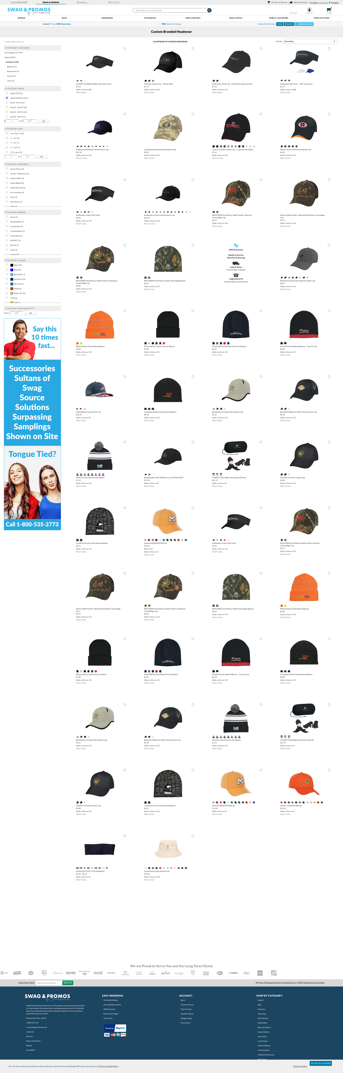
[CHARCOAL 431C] (160, 343)
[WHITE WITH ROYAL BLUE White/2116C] (254, 146)
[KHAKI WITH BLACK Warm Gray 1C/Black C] (228, 146)
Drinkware (107, 18)
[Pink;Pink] (300, 277)
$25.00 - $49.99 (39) (18, 112)
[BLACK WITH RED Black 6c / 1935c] (285, 146)
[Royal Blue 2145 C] (81, 80)
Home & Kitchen (321, 18)
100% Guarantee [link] (109, 1009)
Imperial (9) (14, 254)
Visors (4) (10, 81)
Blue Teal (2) (18, 284)
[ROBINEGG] (186, 212)
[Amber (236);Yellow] (145, 540)
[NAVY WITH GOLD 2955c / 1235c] (292, 146)
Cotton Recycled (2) (17, 188)
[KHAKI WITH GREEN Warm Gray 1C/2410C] (232, 146)
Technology (150, 18)
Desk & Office (235, 18)
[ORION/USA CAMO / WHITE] (77, 408)
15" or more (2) (16, 152)
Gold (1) (17, 303)
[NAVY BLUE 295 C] (153, 343)
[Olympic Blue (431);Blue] (164, 540)
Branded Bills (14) (17, 222)
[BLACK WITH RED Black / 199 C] (281, 343)
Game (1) (14, 250)
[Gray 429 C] (149, 343)
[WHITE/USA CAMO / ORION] (85, 408)
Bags (64, 18)
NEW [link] (280, 24)
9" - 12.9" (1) (15, 147)
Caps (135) (11, 76)
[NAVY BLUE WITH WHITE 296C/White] (239, 146)
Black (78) (18, 265)
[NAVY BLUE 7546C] (85, 212)
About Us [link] (29, 1036)
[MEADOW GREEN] (96, 146)
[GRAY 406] (153, 80)
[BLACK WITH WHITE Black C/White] (217, 146)
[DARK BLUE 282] (77, 146)
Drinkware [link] (261, 1009)
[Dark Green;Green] (285, 277)
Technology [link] (262, 1014)
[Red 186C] (88, 212)
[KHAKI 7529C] (81, 212)
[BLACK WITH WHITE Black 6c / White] (289, 146)
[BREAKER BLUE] (156, 212)
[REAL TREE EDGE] (217, 212)
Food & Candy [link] (263, 1041)
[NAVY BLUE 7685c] (217, 80)
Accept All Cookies (321, 1063)
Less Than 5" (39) (17, 133)
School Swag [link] (262, 1059)
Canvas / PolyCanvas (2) (19, 174)
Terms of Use (107, 1018)
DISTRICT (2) (15, 240)
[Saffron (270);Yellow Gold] (153, 540)
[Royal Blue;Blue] (99, 146)
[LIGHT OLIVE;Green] (292, 277)
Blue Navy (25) (19, 279)
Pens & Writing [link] (263, 1018)
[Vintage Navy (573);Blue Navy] (167, 540)
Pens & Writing (193, 18)
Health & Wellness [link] (264, 1046)
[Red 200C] (99, 474)
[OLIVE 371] (182, 212)
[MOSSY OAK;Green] (213, 212)
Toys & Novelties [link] (263, 1050)
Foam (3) (13, 197)
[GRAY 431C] (217, 343)
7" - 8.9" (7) (14, 143)
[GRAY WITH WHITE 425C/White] (221, 146)
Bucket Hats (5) (13, 71)
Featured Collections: (285, 24)
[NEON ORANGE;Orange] (77, 343)
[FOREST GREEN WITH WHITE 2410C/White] (224, 146)
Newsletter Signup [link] (187, 1014)
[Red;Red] (303, 277)
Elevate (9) (14, 245)
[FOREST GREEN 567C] (88, 474)
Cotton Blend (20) (17, 183)
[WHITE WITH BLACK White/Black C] (246, 146)
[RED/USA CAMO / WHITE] (81, 408)
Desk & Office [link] (262, 1023)
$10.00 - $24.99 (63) (18, 107)
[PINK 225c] (164, 343)
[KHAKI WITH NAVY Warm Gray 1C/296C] (235, 146)
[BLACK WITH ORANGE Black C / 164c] (281, 146)
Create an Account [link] (187, 1005)
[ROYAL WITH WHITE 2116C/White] (243, 146)
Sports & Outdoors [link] (264, 1027)
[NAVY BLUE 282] (178, 212)
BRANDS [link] (289, 24)
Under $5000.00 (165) (19, 98)
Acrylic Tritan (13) (17, 169)
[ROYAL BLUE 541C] (103, 474)
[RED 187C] (224, 343)
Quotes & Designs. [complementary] (172, 24)
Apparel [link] (260, 1000)
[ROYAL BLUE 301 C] (156, 343)
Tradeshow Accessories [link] (266, 1055)
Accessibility (30, 1050)
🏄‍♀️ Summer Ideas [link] (304, 24)
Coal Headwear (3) (17, 231)
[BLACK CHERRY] (149, 212)
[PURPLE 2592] (96, 474)
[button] (19, 2)
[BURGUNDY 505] (81, 474)
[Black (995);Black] (156, 540)
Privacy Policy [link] (185, 1023)
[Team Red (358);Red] (178, 540)
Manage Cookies (300, 1066)
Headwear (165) (12, 62)
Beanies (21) (12, 67)
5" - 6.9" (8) (14, 138)
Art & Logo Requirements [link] (112, 1005)
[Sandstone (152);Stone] (182, 540)
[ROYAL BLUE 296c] (285, 80)
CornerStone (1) (16, 236)
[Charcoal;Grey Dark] (281, 277)
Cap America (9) (16, 226)
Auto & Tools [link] (262, 1037)
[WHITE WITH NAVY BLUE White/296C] (250, 146)
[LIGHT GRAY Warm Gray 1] (92, 146)
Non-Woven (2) (16, 202)
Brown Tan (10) (20, 293)
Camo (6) (13, 298)
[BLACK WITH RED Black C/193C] (213, 146)
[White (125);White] (160, 540)
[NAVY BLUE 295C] (221, 343)
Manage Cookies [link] (186, 1018)
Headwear (181, 41)
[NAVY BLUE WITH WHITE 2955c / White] (296, 146)
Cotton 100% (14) (17, 178)
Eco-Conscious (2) (17, 192)
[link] (278, 2)
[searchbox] (171, 10)
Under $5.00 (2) (16, 93)
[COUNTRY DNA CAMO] (149, 277)
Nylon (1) (13, 206)
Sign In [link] (183, 1000)
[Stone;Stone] (307, 277)
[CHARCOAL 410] (149, 408)
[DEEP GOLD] (160, 212)
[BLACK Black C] (145, 80)
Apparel (21, 18)
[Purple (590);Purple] (149, 540)
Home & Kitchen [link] (263, 1032)
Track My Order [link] (186, 1009)
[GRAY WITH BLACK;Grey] (213, 408)
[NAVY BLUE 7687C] (149, 80)
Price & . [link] (57, 24)
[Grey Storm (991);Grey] (175, 540)
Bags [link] (259, 1005)
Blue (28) (17, 270)
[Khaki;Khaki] (289, 277)
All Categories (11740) (13, 53)
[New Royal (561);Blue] (186, 540)
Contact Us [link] (30, 1032)
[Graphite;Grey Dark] (171, 212)
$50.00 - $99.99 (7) (18, 117)
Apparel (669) (10, 57)
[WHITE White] (85, 80)
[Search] (209, 10)
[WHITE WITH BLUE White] (224, 408)
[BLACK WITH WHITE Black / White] (285, 343)
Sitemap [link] (29, 1045)
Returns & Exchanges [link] (110, 1014)
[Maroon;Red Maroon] (296, 277)
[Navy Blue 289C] (92, 474)
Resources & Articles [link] (33, 1041)
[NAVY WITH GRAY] (217, 408)
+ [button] (6, 47)
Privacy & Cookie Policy (108, 1066)
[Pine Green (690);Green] (171, 540)
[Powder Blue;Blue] (153, 212)
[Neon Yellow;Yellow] (81, 343)
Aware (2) (14, 217)
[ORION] (149, 474)
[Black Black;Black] (77, 80)
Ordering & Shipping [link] (110, 1000)
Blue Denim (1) (19, 274)
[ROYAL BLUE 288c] (228, 343)
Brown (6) (17, 288)
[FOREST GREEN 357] (88, 146)
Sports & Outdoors (278, 18)
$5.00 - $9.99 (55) (17, 103)
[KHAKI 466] (175, 212)
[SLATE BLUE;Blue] (103, 146)
